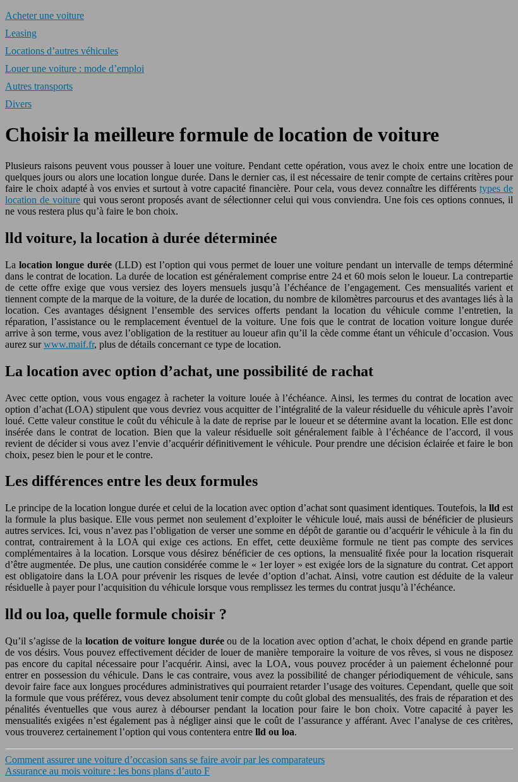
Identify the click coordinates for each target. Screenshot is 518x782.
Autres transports (39, 86)
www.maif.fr (69, 344)
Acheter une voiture (44, 15)
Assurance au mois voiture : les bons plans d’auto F (107, 771)
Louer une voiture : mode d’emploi (74, 68)
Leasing (21, 33)
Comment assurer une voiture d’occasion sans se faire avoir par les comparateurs (165, 759)
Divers (18, 103)
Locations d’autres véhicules (61, 50)
